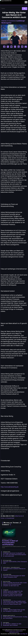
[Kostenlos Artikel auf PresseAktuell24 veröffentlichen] (9, 537)
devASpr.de (23, 634)
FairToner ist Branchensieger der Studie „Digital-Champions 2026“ (14, 576)
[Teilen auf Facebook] (4, 46)
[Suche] (24, 8)
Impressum (12, 631)
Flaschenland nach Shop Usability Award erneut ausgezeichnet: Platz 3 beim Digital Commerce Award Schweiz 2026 (14, 603)
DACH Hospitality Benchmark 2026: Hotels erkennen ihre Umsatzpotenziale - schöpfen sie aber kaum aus (15, 584)
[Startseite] (14, 0)
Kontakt (7, 631)
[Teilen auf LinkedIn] (18, 46)
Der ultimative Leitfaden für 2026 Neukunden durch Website (12, 624)
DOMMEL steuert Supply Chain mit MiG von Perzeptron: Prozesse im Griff (14, 610)
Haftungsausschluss (14, 632)
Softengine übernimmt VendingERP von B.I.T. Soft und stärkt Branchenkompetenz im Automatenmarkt (14, 554)
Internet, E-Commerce (8, 21)
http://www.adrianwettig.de (9, 487)
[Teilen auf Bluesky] (11, 46)
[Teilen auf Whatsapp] (15, 46)
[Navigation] (26, 2)
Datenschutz (19, 631)
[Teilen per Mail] (25, 46)
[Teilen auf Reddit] (22, 46)
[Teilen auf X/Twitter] (7, 46)
